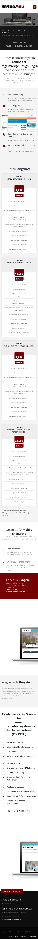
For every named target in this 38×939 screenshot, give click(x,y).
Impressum (23, 936)
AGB (10, 936)
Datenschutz (32, 936)
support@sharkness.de (15, 591)
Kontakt (16, 936)
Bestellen (19, 195)
